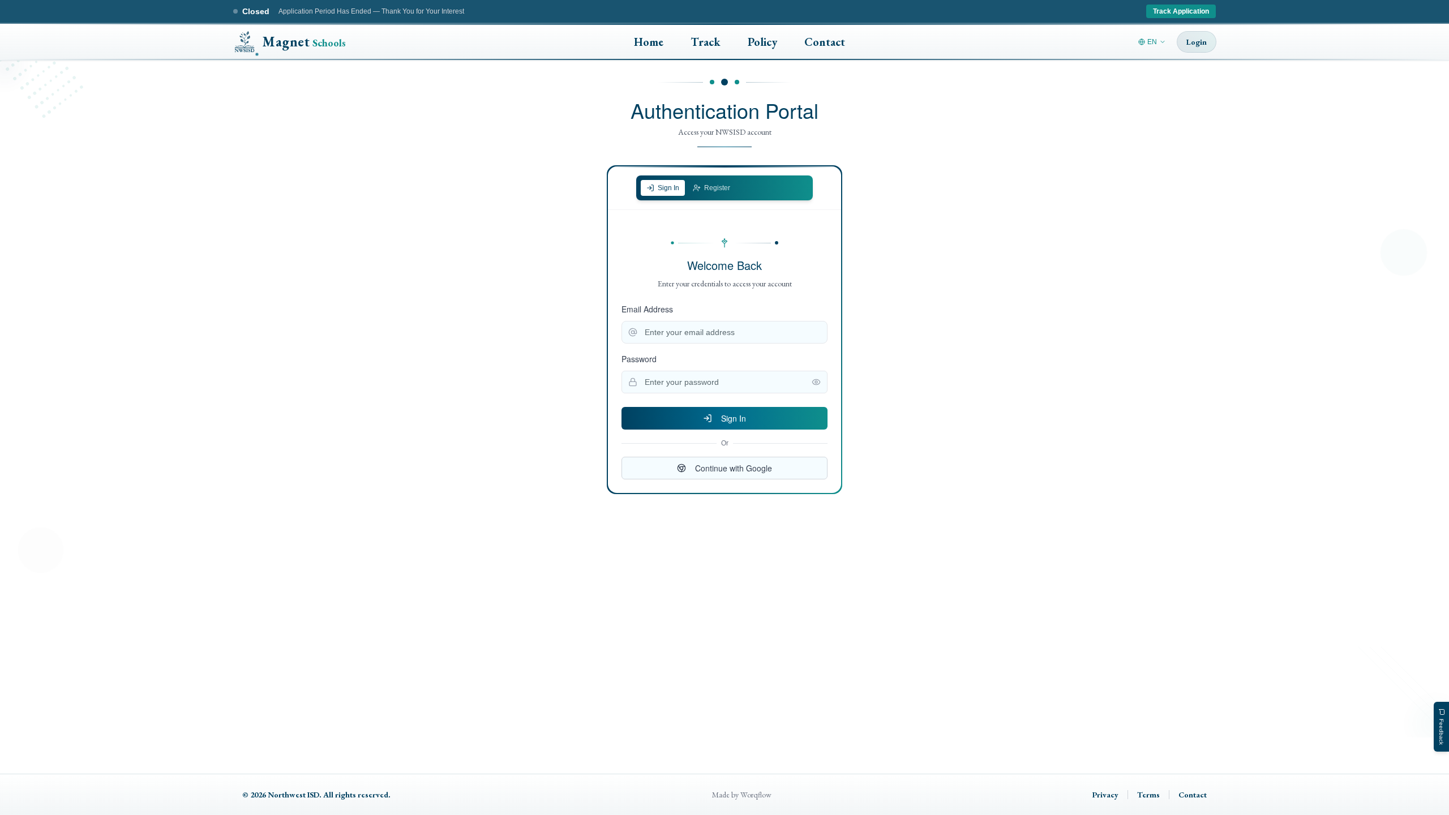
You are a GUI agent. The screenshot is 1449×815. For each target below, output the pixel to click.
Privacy (1105, 795)
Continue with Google (733, 468)
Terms (1148, 795)
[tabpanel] (724, 358)
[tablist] (724, 187)
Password (639, 358)
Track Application (1181, 11)
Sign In (733, 418)
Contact (1192, 795)
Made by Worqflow (741, 795)
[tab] (663, 188)
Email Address (647, 309)
